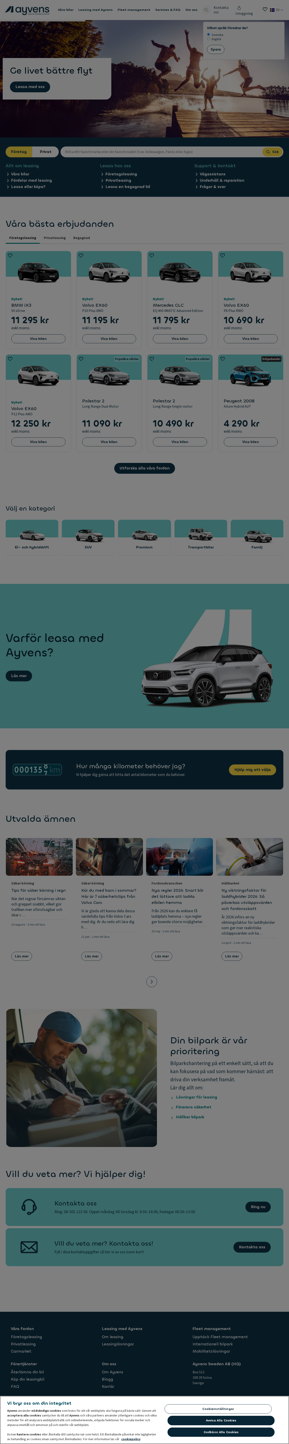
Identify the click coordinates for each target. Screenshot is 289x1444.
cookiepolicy (130, 1439)
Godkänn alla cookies (221, 1432)
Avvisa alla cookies (221, 1420)
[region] (144, 1420)
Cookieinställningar (218, 1409)
